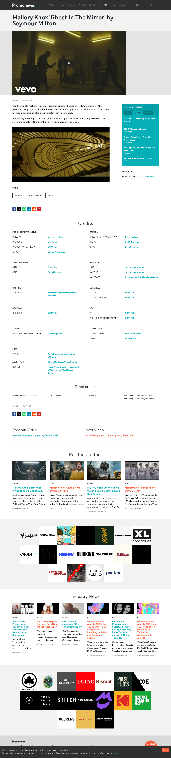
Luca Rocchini (131, 246)
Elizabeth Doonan (133, 333)
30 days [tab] (138, 113)
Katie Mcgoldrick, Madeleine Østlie (141, 277)
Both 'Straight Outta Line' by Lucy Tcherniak (109, 435)
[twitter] (19, 209)
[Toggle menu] (151, 5)
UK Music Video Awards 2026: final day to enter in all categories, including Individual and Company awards (97, 629)
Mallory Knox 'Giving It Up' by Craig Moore (65, 489)
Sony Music (130, 338)
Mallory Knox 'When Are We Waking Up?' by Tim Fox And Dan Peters (103, 490)
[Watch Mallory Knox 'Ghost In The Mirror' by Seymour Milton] (69, 63)
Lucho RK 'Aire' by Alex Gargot (138, 158)
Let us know (149, 176)
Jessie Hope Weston (134, 267)
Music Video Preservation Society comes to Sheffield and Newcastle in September (21, 628)
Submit (92, 5)
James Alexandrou (56, 251)
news (14, 617)
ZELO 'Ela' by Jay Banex (135, 129)
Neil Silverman (132, 241)
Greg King (52, 267)
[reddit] (34, 209)
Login (113, 5)
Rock (50, 195)
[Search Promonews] (137, 5)
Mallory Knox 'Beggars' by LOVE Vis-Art (140, 489)
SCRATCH (52, 246)
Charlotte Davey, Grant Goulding (63, 361)
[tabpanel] (140, 140)
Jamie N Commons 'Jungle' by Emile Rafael (35, 435)
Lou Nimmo (53, 241)
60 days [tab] (148, 113)
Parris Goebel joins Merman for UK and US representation (47, 624)
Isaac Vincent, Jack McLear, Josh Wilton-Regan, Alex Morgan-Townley (63, 369)
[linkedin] (29, 209)
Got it (165, 750)
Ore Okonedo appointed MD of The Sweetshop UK (72, 624)
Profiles (82, 5)
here (115, 753)
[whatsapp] (24, 209)
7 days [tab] (127, 113)
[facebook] (14, 209)
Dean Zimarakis (55, 272)
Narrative (19, 195)
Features (71, 5)
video (15, 483)
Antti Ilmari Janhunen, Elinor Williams (61, 355)
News (61, 5)
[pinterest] (39, 209)
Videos (52, 5)
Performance (35, 195)
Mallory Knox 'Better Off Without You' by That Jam (27, 489)
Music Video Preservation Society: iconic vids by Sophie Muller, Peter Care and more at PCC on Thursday (122, 629)
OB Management (55, 333)
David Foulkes (131, 236)
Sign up (122, 5)
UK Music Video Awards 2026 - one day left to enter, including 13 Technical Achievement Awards (147, 629)
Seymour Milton (55, 236)
